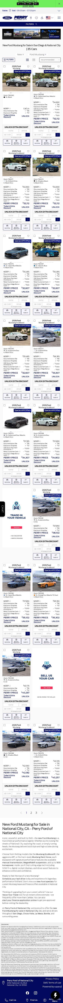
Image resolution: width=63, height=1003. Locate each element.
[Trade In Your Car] (16, 517)
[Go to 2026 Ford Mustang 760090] (16, 82)
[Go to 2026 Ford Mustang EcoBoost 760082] (16, 581)
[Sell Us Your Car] (46, 677)
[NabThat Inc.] (58, 987)
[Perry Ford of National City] (15, 18)
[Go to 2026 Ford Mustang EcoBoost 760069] (47, 581)
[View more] (59, 10)
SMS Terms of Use (52, 982)
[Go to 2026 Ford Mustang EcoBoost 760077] (47, 336)
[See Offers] (31, 34)
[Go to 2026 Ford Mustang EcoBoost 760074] (16, 421)
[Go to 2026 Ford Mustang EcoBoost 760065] (16, 336)
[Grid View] (27, 60)
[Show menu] (59, 18)
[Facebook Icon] (27, 993)
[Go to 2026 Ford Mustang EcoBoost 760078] (47, 741)
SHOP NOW (28, 6)
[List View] (34, 60)
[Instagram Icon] (35, 993)
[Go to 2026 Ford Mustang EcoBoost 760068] (47, 421)
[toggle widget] (55, 995)
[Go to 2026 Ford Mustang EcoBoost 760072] (47, 166)
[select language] (52, 18)
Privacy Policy (52, 979)
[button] (59, 4)
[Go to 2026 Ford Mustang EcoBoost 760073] (16, 251)
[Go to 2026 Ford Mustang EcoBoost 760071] (16, 166)
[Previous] (21, 812)
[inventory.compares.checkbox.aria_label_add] (4, 66)
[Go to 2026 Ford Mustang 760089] (16, 665)
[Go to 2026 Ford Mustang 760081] (47, 505)
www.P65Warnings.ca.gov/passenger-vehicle (28, 974)
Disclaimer (54, 37)
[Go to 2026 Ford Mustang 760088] (16, 741)
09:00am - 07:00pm (26, 10)
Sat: (14, 10)
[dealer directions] (4, 983)
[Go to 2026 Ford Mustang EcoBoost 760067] (47, 251)
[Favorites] (36, 18)
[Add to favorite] (28, 66)
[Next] (42, 812)
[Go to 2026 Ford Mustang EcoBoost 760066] (47, 82)
